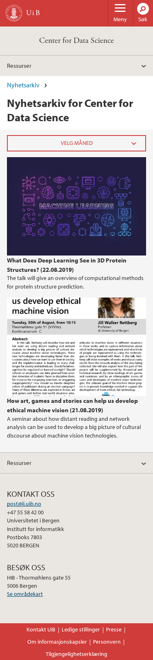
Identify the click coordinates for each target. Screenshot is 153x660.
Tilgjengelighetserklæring (76, 654)
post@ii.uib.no (24, 503)
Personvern (107, 641)
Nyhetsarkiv (23, 85)
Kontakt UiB (41, 629)
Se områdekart (25, 594)
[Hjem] (14, 13)
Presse (114, 629)
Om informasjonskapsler (57, 641)
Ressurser (19, 65)
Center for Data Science (76, 41)
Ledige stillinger (81, 629)
